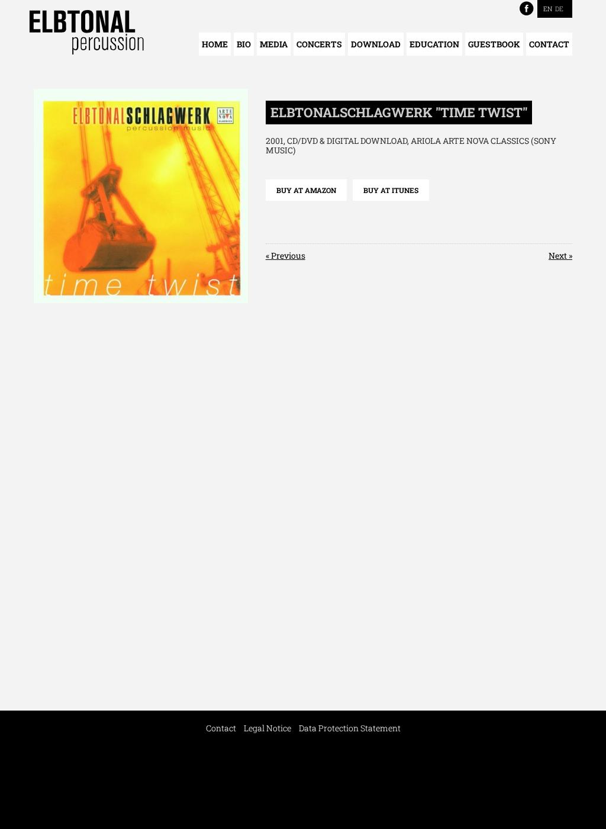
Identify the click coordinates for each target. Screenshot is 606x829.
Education (434, 44)
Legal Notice (267, 728)
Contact (549, 44)
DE (559, 8)
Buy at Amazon (306, 190)
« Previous (285, 255)
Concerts (319, 44)
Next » (560, 255)
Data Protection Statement (350, 728)
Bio (244, 44)
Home (215, 44)
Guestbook (494, 44)
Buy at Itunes (390, 190)
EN (547, 8)
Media (274, 44)
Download (376, 44)
